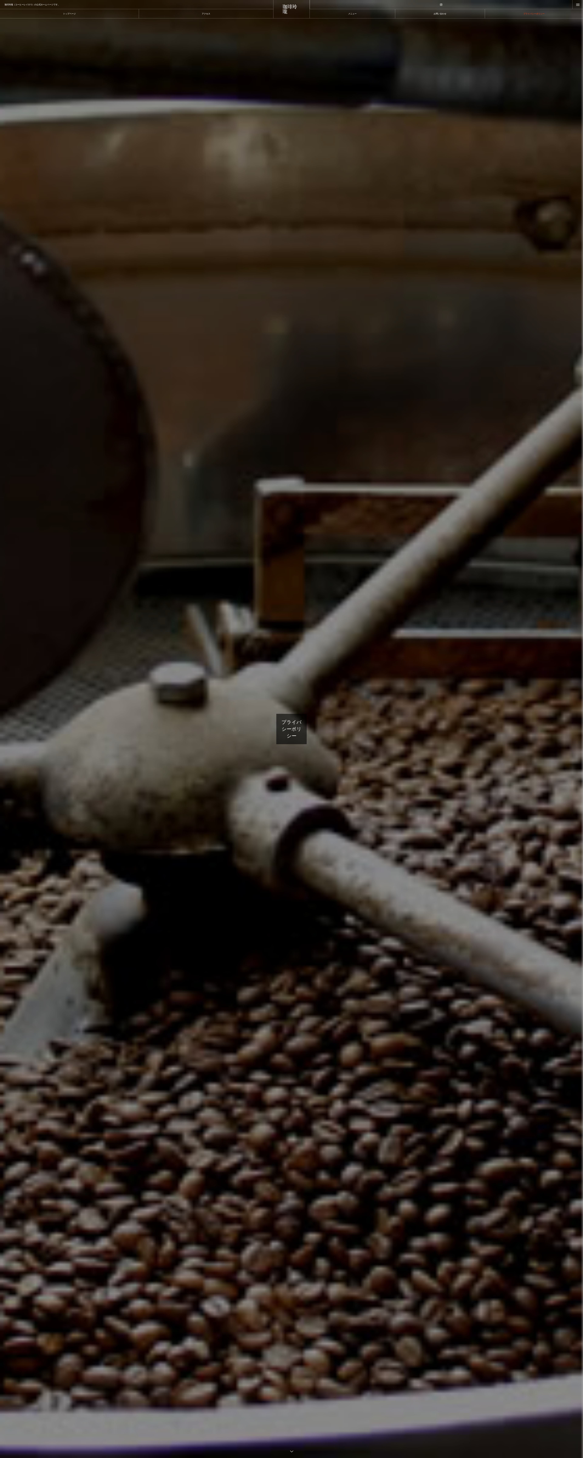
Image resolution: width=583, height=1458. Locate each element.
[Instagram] (441, 4)
